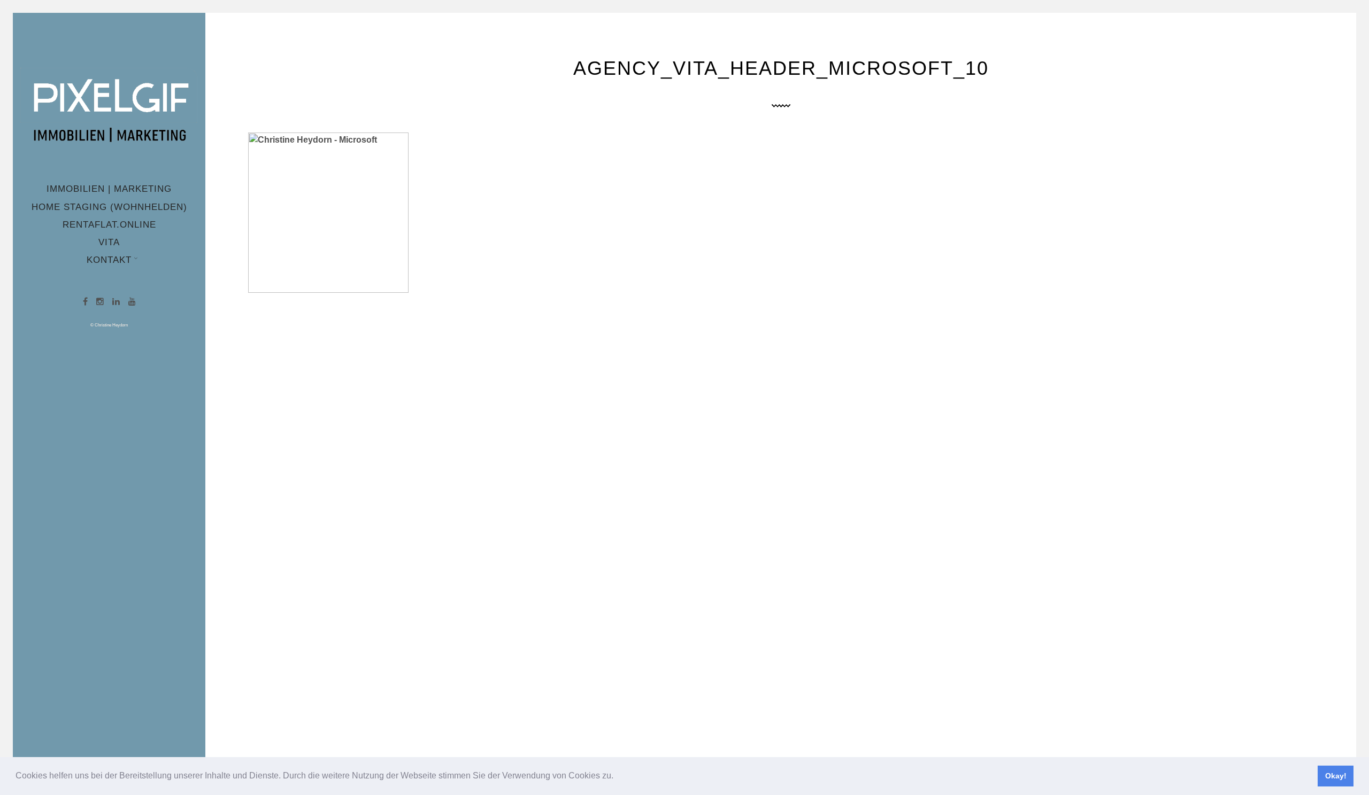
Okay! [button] (1336, 775)
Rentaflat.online (109, 225)
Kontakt (109, 260)
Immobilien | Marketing (109, 189)
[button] (617, 776)
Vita (109, 242)
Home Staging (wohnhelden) (109, 207)
